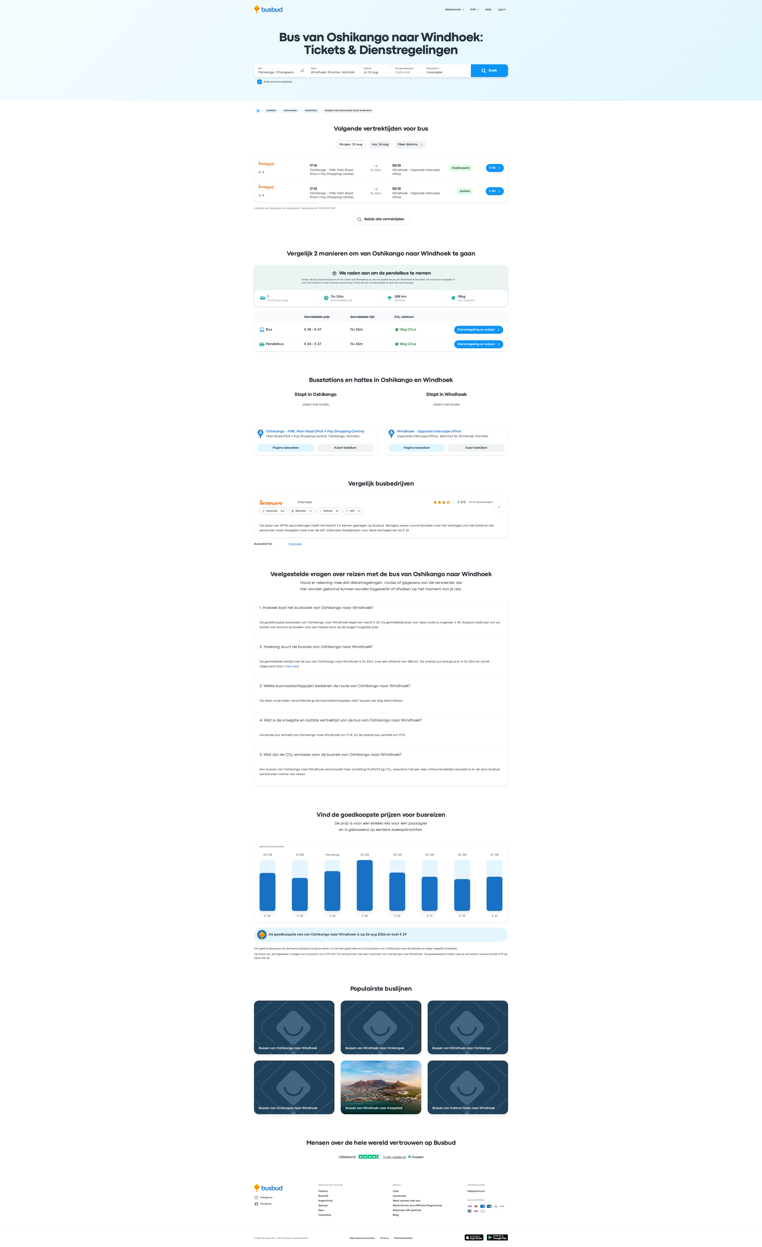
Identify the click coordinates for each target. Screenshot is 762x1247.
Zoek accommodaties (278, 82)
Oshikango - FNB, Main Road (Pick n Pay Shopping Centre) (315, 431)
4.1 (337, 511)
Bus (269, 329)
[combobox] (276, 70)
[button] (302, 70)
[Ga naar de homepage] (268, 10)
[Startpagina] (258, 111)
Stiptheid (300, 511)
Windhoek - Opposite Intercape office (429, 431)
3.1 (310, 511)
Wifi (352, 511)
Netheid (328, 511)
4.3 (282, 511)
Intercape (305, 502)
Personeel (271, 511)
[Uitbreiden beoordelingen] (499, 507)
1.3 (359, 511)
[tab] (351, 145)
